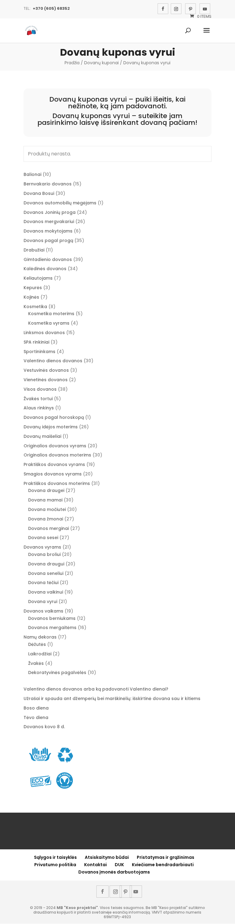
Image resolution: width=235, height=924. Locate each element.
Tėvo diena (36, 717)
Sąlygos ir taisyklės (55, 857)
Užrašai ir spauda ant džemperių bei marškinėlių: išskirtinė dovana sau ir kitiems (112, 698)
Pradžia (72, 63)
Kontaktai (95, 865)
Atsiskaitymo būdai (107, 857)
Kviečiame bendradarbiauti (163, 865)
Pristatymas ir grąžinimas (165, 857)
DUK (119, 865)
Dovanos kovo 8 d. (44, 727)
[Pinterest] (190, 8)
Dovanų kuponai (101, 63)
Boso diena (36, 708)
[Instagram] (176, 8)
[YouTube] (205, 8)
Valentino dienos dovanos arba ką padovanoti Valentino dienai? (96, 689)
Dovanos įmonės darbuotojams (114, 872)
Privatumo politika (55, 865)
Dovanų (62, 99)
